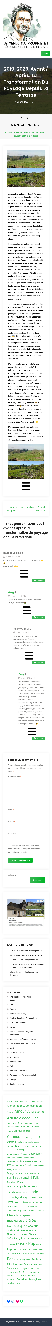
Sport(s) (13, 1080)
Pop (31, 1243)
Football (11, 1182)
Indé (34, 1191)
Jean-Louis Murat (23, 1202)
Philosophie (15, 1066)
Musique (13, 1048)
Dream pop (22, 1150)
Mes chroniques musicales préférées (22, 1218)
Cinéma (13, 1004)
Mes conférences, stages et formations (21, 1033)
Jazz (10, 1202)
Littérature (11, 1211)
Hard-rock (26, 1192)
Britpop (27, 1131)
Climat (10, 1141)
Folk (36, 1177)
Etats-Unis (34, 1173)
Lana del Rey (22, 1207)
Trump (19, 1283)
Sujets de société (17, 1084)
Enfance (18, 1170)
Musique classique (26, 1226)
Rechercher (12, 875)
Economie (29, 1161)
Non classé (14, 1057)
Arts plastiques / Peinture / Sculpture (21, 998)
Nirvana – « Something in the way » (24, 960)
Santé (20, 1265)
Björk (9, 1131)
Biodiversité (37, 1126)
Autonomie (11, 1123)
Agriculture (13, 1101)
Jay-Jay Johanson (36, 1197)
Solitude (11, 1268)
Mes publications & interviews (22, 1044)
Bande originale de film (28, 1123)
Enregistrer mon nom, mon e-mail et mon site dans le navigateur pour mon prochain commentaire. (25, 849)
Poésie (39, 1244)
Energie (10, 1169)
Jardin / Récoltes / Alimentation (25, 125)
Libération (32, 1207)
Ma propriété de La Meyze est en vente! (26, 955)
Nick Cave (23, 1234)
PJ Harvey (11, 1244)
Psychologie (14, 1249)
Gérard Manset (14, 1192)
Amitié (10, 1112)
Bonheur (17, 1130)
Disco (40, 1146)
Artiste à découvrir (22, 1118)
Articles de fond (16, 992)
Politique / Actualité (18, 1071)
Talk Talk (23, 1272)
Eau (8, 1158)
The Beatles (12, 1275)
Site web (12, 834)
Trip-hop (11, 1283)
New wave (12, 1234)
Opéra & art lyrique (16, 1238)
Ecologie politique (15, 1161)
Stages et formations (30, 1268)
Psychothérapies (30, 1249)
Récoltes (12, 1264)
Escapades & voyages (19, 1013)
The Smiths (11, 1280)
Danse (34, 1146)
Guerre (34, 1186)
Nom (11, 810)
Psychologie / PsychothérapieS (23, 1075)
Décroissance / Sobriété (17, 1154)
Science (28, 1264)
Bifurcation (26, 1126)
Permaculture (15, 1062)
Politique (21, 1244)
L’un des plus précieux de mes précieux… (27, 951)
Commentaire (14, 777)
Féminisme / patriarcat (18, 1186)
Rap (9, 1254)
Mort (10, 1226)
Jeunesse (12, 1206)
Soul (18, 1269)
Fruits (20, 1182)
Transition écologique (29, 1279)
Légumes (21, 1210)
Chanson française (23, 1136)
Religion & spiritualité (23, 1253)
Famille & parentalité (19, 1177)
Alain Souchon (37, 1101)
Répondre (40, 581)
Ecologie (13, 1009)
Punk (40, 1250)
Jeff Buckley (37, 1202)
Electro (41, 1166)
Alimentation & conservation (24, 1105)
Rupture (36, 1259)
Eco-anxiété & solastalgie (23, 1158)
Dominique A (11, 1150)
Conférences (33, 1142)
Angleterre (35, 1111)
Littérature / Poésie (18, 1022)
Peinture (30, 1238)
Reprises (40, 1253)
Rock (11, 1259)
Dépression (35, 1153)
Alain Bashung (25, 1101)
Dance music (22, 1146)
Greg (33, 102)
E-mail (11, 822)
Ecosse (37, 1161)
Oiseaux (32, 1234)
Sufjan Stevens (12, 1272)
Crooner (10, 1146)
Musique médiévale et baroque (21, 1230)
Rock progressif (23, 1259)
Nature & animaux (17, 1053)
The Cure (22, 1275)
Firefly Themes (41, 1322)
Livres (12, 1027)
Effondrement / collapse (22, 1165)
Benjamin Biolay (13, 1127)
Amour (20, 1111)
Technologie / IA (33, 1272)
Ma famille (32, 1211)
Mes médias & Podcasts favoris (23, 1039)
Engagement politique (18, 1173)
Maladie (41, 1211)
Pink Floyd (38, 1238)
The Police (31, 1276)
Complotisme (21, 1142)
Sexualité (38, 1264)
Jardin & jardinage (17, 1197)
